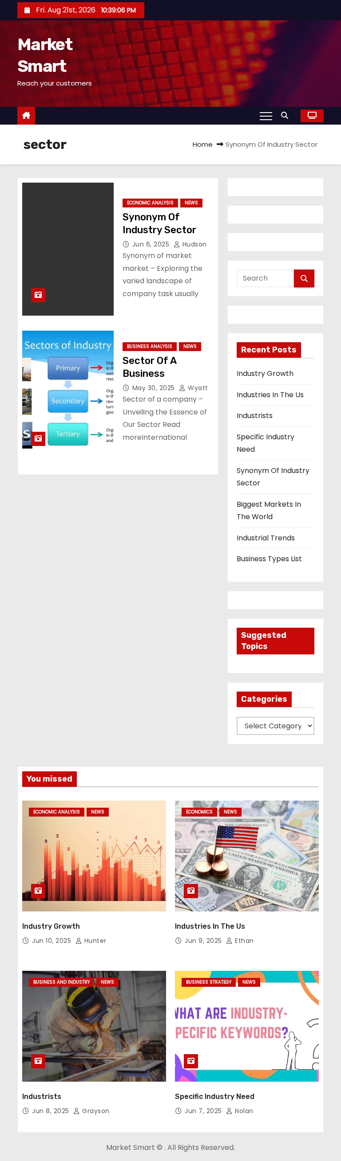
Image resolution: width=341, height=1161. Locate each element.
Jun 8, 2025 (51, 1110)
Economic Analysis (150, 202)
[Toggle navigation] (266, 116)
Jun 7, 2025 (204, 1110)
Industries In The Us (270, 395)
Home (203, 144)
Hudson (193, 244)
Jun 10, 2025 (52, 940)
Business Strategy (208, 982)
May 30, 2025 (154, 387)
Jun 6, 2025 (151, 244)
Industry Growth (265, 373)
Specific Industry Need (214, 1096)
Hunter (94, 940)
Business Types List (269, 559)
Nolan (243, 1110)
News (191, 202)
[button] (287, 115)
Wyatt (197, 387)
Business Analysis (149, 346)
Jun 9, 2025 (204, 940)
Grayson (95, 1110)
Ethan (243, 940)
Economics (199, 812)
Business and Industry (61, 982)
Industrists (255, 415)
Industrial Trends (266, 538)
